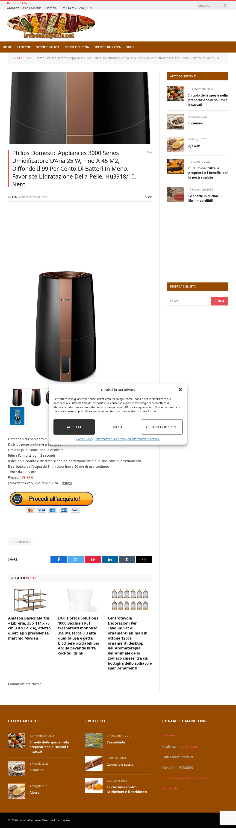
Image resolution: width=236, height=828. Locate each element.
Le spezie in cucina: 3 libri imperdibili (204, 198)
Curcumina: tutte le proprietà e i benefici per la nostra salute (208, 172)
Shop (130, 47)
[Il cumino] (175, 121)
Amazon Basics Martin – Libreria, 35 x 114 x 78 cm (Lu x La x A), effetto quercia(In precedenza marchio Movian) (53, 8)
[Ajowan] (175, 144)
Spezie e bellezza (107, 47)
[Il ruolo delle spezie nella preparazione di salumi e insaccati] (175, 93)
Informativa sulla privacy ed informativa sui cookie (127, 439)
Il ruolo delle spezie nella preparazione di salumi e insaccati (208, 100)
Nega (118, 427)
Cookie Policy (84, 439)
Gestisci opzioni (161, 427)
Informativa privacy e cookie (184, 778)
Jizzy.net (191, 746)
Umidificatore (20, 542)
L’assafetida (116, 742)
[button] (180, 389)
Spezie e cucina (77, 47)
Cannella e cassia (120, 764)
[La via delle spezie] (51, 25)
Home (7, 47)
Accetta (74, 427)
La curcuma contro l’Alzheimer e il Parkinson (127, 789)
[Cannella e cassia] (94, 763)
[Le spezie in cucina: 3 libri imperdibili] (175, 194)
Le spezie (24, 47)
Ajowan (194, 146)
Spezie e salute (47, 47)
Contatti (168, 736)
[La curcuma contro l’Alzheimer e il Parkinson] (94, 785)
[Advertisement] (80, 238)
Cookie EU (170, 788)
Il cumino (195, 123)
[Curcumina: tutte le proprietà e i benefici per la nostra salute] (175, 166)
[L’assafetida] (94, 740)
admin (16, 197)
